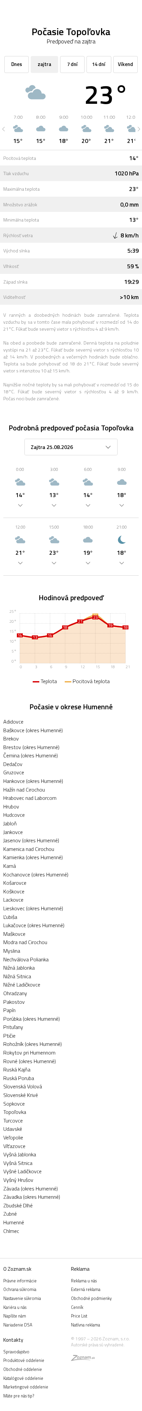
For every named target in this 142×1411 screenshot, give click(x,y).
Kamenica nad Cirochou (28, 849)
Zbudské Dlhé (18, 1205)
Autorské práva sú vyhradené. (97, 1344)
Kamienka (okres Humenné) (33, 857)
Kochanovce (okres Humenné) (35, 874)
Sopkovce (14, 1104)
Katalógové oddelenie (23, 1378)
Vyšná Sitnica (17, 1163)
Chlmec (11, 1231)
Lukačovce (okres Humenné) (33, 925)
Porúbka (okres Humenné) (31, 1019)
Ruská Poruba (18, 1078)
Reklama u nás (84, 1280)
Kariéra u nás (14, 1307)
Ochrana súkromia (19, 1289)
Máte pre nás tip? (18, 1395)
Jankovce (13, 832)
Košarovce (14, 883)
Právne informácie (20, 1280)
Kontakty (13, 1340)
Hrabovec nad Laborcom (29, 798)
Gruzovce (13, 772)
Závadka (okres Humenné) (31, 1197)
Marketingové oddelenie (25, 1386)
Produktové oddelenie (23, 1360)
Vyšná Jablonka (19, 1154)
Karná (9, 866)
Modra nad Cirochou (25, 942)
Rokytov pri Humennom (29, 1053)
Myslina (11, 951)
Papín (9, 1010)
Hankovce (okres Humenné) (33, 781)
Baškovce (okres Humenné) (33, 730)
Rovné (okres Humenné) (29, 1061)
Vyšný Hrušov (18, 1180)
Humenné (13, 1222)
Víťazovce (14, 1146)
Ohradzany (15, 993)
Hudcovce (14, 815)
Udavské (12, 1129)
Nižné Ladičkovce (21, 985)
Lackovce (13, 900)
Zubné (10, 1214)
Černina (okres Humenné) (30, 755)
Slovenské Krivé (20, 1095)
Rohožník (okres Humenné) (32, 1044)
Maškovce (14, 934)
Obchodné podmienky (91, 1298)
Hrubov (11, 806)
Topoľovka (14, 1112)
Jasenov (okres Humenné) (31, 840)
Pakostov (14, 1002)
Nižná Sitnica (17, 976)
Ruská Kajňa (16, 1069)
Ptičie (9, 1036)
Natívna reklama (85, 1324)
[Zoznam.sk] (83, 1359)
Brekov (11, 738)
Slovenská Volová (22, 1086)
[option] (18, 129)
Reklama (80, 1269)
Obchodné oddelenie (22, 1369)
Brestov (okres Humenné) (31, 747)
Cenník (77, 1307)
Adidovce (13, 722)
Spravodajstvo (16, 1351)
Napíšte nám (14, 1316)
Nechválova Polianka (26, 959)
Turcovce (13, 1120)
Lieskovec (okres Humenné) (33, 908)
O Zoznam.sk (17, 1269)
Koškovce (13, 891)
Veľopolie (13, 1137)
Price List (79, 1316)
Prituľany (13, 1027)
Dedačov (12, 764)
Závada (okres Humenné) (30, 1188)
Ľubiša (10, 917)
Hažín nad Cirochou (24, 790)
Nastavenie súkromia (22, 1298)
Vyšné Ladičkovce (22, 1171)
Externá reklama (85, 1289)
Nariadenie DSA (17, 1324)
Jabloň (10, 823)
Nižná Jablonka (19, 968)
